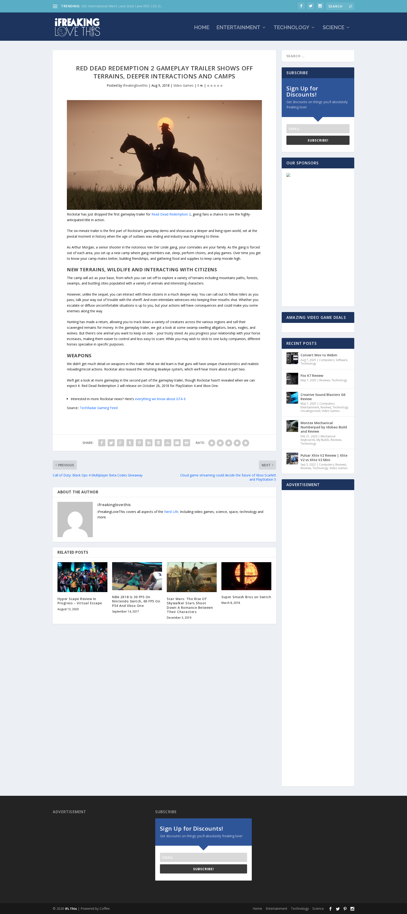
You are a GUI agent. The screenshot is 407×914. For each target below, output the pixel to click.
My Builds (323, 440)
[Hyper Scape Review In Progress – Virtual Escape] (82, 577)
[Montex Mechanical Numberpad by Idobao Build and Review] (292, 426)
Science (333, 27)
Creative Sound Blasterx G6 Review (323, 396)
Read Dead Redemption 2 (171, 214)
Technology (291, 27)
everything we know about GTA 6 (160, 399)
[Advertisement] (315, 207)
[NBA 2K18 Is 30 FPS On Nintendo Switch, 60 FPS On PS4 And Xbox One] (137, 576)
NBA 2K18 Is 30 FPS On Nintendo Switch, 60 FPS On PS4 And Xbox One (136, 601)
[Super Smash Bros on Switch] (246, 576)
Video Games (183, 85)
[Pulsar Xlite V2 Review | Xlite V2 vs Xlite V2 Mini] (292, 458)
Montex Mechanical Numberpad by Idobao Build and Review (324, 427)
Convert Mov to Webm (319, 355)
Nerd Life (171, 511)
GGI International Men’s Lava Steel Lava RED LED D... (122, 6)
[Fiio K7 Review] (292, 379)
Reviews (324, 380)
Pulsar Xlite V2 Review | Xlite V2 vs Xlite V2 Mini (324, 457)
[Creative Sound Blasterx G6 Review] (292, 398)
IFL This (71, 908)
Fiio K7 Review (312, 375)
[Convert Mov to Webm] (292, 358)
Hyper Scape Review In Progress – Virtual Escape (79, 601)
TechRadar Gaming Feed (99, 408)
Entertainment (238, 27)
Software (341, 360)
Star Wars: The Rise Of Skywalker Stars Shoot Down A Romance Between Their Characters (190, 605)
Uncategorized (310, 411)
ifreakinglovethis (135, 85)
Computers (326, 360)
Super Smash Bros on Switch (246, 597)
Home (201, 27)
